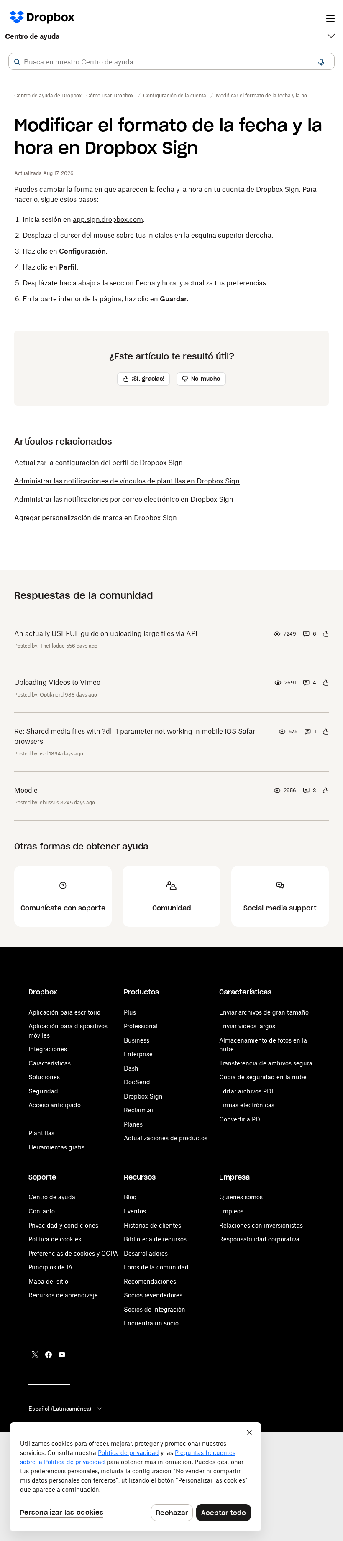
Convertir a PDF (241, 1119)
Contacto (41, 1211)
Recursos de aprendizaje (63, 1295)
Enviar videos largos (247, 1026)
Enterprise (138, 1054)
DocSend (137, 1082)
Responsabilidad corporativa (259, 1239)
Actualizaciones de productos (165, 1138)
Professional (141, 1026)
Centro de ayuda (32, 36)
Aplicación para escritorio (64, 1012)
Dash (131, 1068)
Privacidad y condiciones (63, 1225)
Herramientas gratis (56, 1147)
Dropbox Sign (143, 1096)
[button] (17, 62)
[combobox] (171, 61)
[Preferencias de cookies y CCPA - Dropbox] (135, 1476)
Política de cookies (54, 1239)
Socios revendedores (153, 1295)
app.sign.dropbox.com (108, 219)
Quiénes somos (241, 1196)
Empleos (231, 1211)
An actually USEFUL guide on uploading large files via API (105, 633)
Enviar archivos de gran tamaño (264, 1012)
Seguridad (43, 1091)
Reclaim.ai (138, 1110)
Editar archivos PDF (247, 1091)
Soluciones (44, 1077)
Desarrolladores (146, 1253)
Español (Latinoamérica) (59, 1408)
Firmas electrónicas (246, 1105)
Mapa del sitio (48, 1281)
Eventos (135, 1211)
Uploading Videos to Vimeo (57, 682)
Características (49, 1063)
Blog (130, 1196)
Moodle (26, 790)
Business (136, 1040)
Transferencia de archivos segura (265, 1063)
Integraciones (47, 1049)
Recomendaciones (150, 1281)
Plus (130, 1012)
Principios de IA (50, 1267)
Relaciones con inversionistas (261, 1225)
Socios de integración (154, 1309)
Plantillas (41, 1133)
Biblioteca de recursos (155, 1239)
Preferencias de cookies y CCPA (73, 1253)
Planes (133, 1124)
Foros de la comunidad (156, 1267)
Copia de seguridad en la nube (263, 1077)
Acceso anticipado (54, 1105)
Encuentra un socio (151, 1323)
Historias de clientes (152, 1225)
